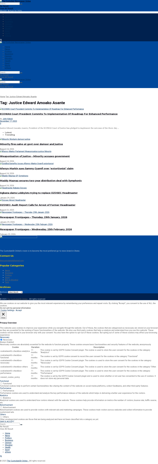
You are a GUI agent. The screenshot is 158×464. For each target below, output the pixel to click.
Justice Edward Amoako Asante (23, 96)
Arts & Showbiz (11, 280)
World (7, 33)
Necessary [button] (4, 337)
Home (7, 14)
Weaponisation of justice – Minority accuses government (35, 156)
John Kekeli (8, 119)
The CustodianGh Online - (18, 299)
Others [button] (3, 414)
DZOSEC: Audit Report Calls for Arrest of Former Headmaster (37, 205)
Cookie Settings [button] (7, 310)
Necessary (7, 340)
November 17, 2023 (8, 121)
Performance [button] (5, 388)
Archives (4, 292)
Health (7, 28)
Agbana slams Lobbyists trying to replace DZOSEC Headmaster (39, 192)
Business (9, 21)
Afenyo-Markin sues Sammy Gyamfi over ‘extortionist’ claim (36, 168)
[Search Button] (21, 4)
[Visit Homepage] (15, 1)
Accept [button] (19, 310)
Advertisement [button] (6, 405)
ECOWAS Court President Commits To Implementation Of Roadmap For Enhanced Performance (59, 114)
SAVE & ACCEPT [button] (7, 421)
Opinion (8, 24)
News (7, 17)
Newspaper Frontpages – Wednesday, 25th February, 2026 (36, 229)
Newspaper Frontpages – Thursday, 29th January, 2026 (33, 217)
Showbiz (8, 26)
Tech (7, 282)
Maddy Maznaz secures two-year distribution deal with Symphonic (41, 180)
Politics (8, 19)
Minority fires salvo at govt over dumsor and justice (31, 144)
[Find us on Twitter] (1, 40)
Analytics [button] (4, 395)
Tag (7, 96)
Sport (7, 31)
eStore (8, 36)
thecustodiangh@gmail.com (12, 260)
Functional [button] (4, 381)
